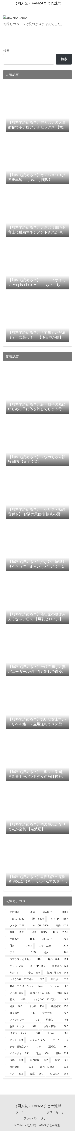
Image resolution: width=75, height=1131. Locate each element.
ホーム (19, 1112)
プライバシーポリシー (38, 1118)
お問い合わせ (55, 1112)
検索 (6, 50)
